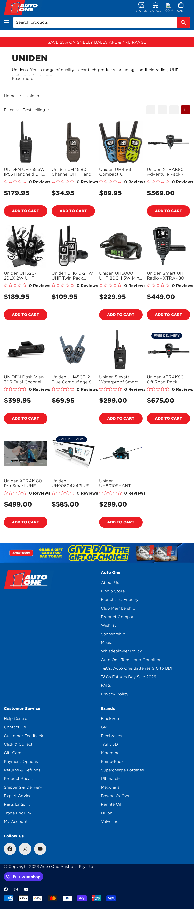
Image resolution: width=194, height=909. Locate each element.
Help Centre (15, 718)
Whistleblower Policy (121, 651)
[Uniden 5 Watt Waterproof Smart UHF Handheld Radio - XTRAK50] (121, 349)
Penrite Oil (111, 804)
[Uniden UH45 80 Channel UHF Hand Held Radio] (73, 142)
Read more (22, 78)
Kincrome (110, 753)
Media (106, 642)
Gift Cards (13, 753)
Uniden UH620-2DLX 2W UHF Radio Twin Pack (21, 276)
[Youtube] (40, 849)
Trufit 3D (109, 744)
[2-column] (162, 109)
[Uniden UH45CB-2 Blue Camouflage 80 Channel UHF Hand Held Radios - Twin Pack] (73, 349)
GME (105, 727)
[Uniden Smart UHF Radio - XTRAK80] (168, 246)
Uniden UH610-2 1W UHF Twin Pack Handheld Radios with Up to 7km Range (72, 276)
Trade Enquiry (17, 813)
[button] (181, 7)
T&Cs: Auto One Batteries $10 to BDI (136, 668)
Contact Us (15, 727)
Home (9, 96)
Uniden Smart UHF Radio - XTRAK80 (166, 276)
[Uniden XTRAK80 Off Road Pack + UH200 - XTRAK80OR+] (168, 349)
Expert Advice (17, 796)
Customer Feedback (23, 736)
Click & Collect (18, 744)
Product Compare (118, 617)
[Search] (183, 22)
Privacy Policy (114, 694)
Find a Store (113, 591)
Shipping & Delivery (23, 787)
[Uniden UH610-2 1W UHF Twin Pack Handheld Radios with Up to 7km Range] (73, 246)
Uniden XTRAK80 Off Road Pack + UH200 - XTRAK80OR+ (165, 379)
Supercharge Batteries (122, 770)
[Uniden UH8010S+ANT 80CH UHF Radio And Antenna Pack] (121, 453)
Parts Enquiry (17, 804)
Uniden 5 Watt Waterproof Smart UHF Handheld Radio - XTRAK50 (118, 379)
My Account (16, 821)
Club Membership (118, 608)
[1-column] (150, 109)
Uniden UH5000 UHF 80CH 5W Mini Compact (119, 276)
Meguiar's (110, 787)
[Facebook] (10, 849)
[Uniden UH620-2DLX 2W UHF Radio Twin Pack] (25, 246)
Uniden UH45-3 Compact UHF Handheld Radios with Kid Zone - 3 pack (117, 172)
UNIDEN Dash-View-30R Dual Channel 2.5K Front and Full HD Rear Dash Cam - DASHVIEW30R (25, 379)
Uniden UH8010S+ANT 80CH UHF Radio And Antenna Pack (118, 483)
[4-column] (185, 109)
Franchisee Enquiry (119, 599)
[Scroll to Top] (184, 881)
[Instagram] (25, 849)
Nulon (106, 813)
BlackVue (110, 718)
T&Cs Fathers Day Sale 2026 (128, 677)
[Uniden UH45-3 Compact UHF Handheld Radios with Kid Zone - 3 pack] (121, 142)
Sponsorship (113, 634)
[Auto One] (23, 7)
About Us (110, 582)
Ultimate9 (110, 778)
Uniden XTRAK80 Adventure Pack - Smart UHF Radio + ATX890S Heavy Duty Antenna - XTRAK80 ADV (167, 172)
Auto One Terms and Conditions (132, 660)
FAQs (106, 685)
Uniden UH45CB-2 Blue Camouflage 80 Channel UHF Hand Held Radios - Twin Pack (73, 379)
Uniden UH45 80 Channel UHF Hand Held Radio (71, 172)
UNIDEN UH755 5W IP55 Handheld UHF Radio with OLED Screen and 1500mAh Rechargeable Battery (24, 172)
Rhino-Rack (112, 761)
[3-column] (174, 109)
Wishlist (108, 625)
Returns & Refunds (22, 770)
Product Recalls (19, 778)
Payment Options (21, 761)
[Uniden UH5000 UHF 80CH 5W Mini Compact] (121, 246)
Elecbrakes (111, 736)
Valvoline (109, 821)
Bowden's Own (116, 796)
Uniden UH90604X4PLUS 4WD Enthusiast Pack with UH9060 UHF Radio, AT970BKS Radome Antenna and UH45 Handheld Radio (72, 483)
